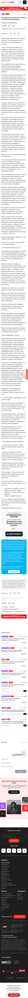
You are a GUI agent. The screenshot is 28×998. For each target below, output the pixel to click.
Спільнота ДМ (14, 792)
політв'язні (5, 607)
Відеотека (4, 876)
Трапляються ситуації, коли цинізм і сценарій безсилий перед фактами (12, 662)
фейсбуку (19, 508)
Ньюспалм (4, 886)
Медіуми (3, 888)
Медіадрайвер (5, 871)
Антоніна (4, 719)
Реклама (3, 900)
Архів (2, 909)
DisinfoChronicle (5, 874)
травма (12, 607)
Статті (12, 696)
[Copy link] (18, 33)
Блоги (3, 14)
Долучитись (14, 572)
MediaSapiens (4, 864)
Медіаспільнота (5, 648)
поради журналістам (7, 611)
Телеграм (19, 897)
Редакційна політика (6, 894)
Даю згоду (14, 995)
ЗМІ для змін (4, 868)
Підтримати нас (5, 904)
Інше (9, 719)
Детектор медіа (5, 862)
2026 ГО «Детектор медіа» (10, 937)
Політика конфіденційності (8, 895)
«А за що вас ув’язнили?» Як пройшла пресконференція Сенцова (10, 699)
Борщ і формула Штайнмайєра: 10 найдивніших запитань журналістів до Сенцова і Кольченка (13, 710)
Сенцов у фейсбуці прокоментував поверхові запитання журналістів (12, 685)
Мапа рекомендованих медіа (9, 885)
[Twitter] (14, 33)
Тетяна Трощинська (11, 23)
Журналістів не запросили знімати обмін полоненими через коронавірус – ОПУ (11, 651)
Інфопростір (4, 671)
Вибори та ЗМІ (5, 878)
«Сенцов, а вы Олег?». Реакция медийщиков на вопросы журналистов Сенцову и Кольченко (13, 722)
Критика (4, 707)
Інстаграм (20, 899)
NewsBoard (4, 873)
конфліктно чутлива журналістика (11, 609)
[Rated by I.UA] (14, 973)
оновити (23, 752)
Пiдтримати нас (19, 916)
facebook (19, 894)
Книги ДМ (4, 899)
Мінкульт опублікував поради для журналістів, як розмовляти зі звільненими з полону (13, 674)
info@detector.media (8, 935)
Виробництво (5, 636)
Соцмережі (21, 891)
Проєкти (4, 860)
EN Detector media (6, 880)
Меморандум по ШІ (6, 897)
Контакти (3, 902)
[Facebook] (10, 33)
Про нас (4, 891)
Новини (11, 636)
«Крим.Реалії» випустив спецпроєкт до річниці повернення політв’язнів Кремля (13, 639)
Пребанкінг (4, 869)
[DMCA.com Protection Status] (11, 971)
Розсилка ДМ (5, 907)
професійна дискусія (20, 611)
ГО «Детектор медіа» (6, 883)
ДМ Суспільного (5, 866)
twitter (18, 895)
